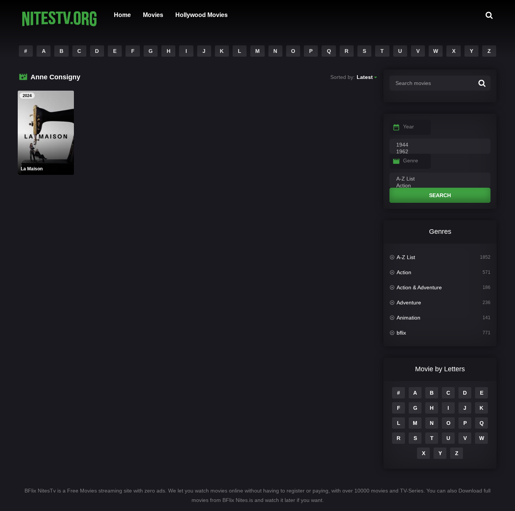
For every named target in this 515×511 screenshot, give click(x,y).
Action (404, 272)
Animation (408, 318)
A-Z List (406, 257)
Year (408, 127)
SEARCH (440, 195)
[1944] (439, 145)
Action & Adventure (419, 287)
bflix (401, 333)
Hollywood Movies (201, 15)
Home (122, 15)
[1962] (439, 151)
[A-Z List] (439, 179)
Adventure (409, 302)
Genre (410, 160)
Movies (153, 15)
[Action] (439, 185)
